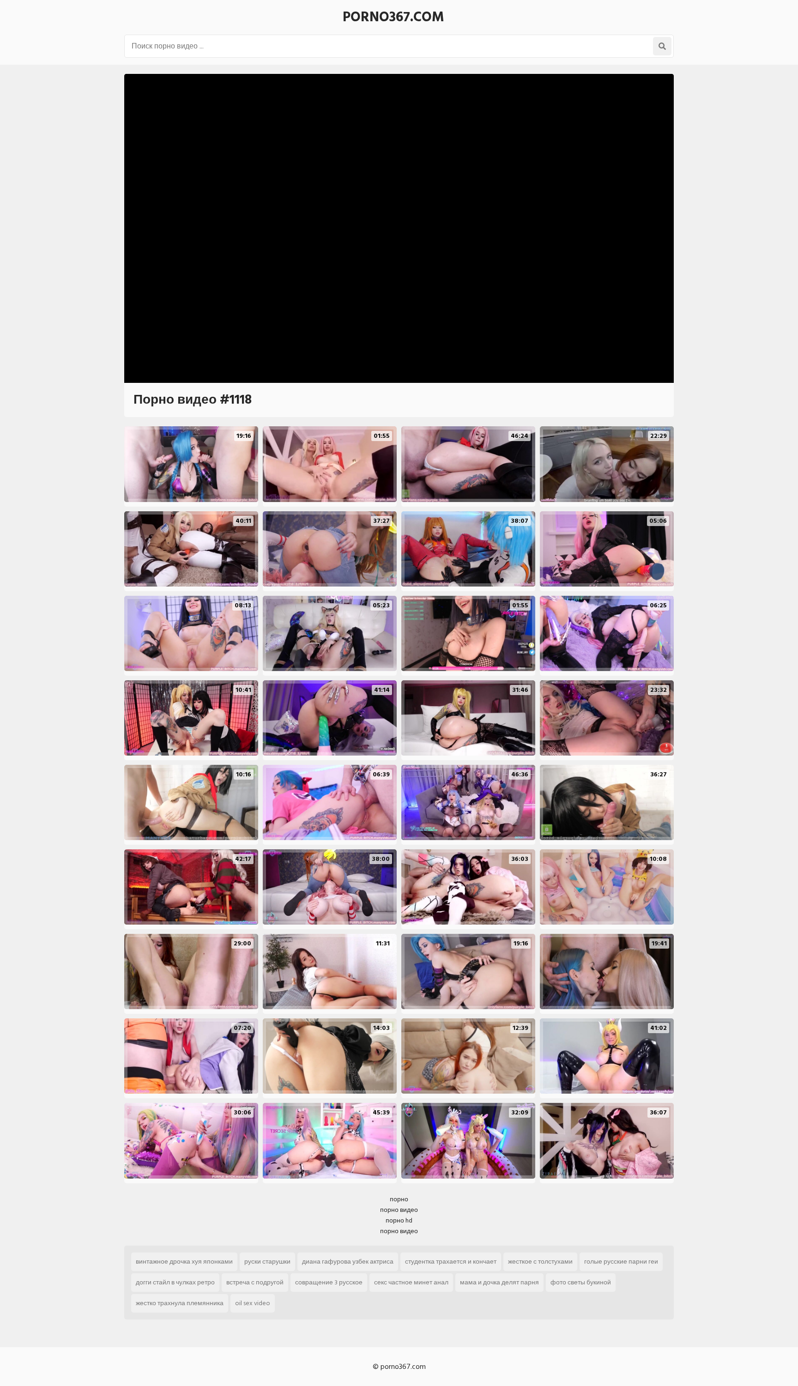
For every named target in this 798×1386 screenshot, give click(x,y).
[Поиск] (662, 46)
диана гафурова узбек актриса (347, 1261)
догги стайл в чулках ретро (175, 1282)
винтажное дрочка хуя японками (184, 1261)
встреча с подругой (255, 1282)
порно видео (399, 1209)
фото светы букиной (580, 1282)
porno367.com (393, 17)
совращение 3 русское (329, 1282)
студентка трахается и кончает (450, 1261)
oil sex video (252, 1303)
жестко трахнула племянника (180, 1303)
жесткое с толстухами (540, 1261)
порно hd (399, 1220)
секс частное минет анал (411, 1282)
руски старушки (267, 1261)
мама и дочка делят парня (499, 1282)
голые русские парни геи (621, 1261)
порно (399, 1199)
